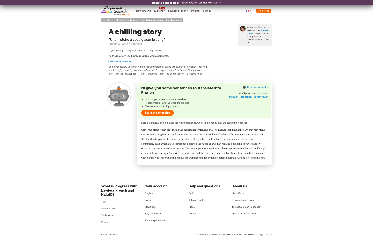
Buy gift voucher (153, 213)
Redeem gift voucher (156, 220)
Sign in (207, 10)
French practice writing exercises (128, 20)
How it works (143, 10)
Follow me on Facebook (247, 206)
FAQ (191, 193)
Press (192, 206)
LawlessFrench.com (243, 200)
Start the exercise (157, 112)
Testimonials (107, 215)
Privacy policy (109, 234)
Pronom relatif (260, 96)
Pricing (195, 10)
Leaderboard (108, 208)
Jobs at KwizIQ (197, 200)
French (106, 20)
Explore (158, 10)
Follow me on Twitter (246, 213)
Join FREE (263, 10)
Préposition (246, 96)
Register (149, 193)
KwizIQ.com (238, 193)
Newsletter (150, 206)
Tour (103, 201)
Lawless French (177, 10)
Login (148, 200)
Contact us (194, 213)
